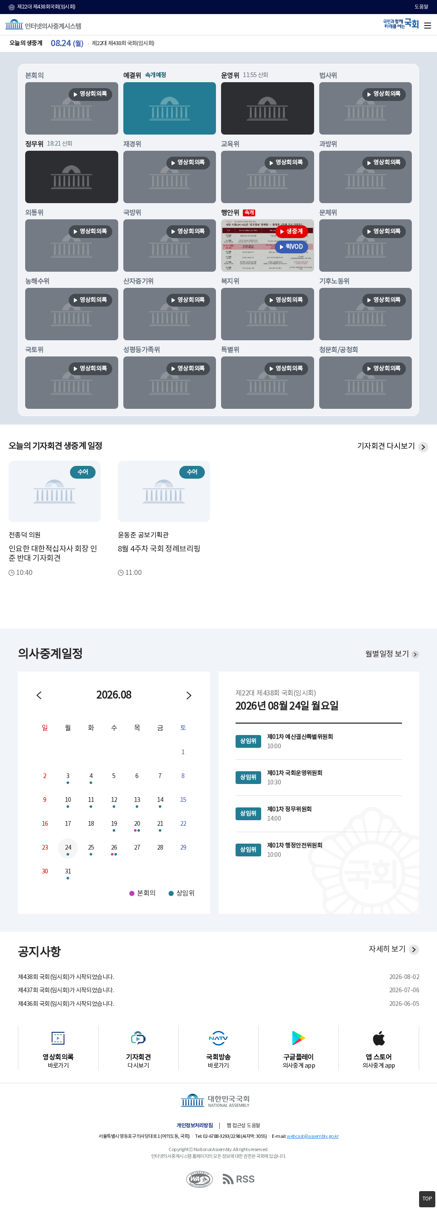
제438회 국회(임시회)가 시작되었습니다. (66, 977)
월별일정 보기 (387, 654)
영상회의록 (93, 94)
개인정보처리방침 (195, 1126)
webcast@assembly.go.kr (312, 1136)
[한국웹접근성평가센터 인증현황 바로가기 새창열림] (199, 1172)
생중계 (294, 231)
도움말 (421, 7)
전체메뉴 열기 (427, 25)
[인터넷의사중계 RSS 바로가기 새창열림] (237, 1172)
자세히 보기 (387, 949)
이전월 (38, 695)
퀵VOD (294, 247)
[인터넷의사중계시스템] (43, 24)
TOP (427, 1199)
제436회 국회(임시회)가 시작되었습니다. (66, 1004)
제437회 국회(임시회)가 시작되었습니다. (66, 990)
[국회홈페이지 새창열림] (218, 1101)
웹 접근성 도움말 (243, 1126)
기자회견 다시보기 (386, 446)
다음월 (189, 695)
